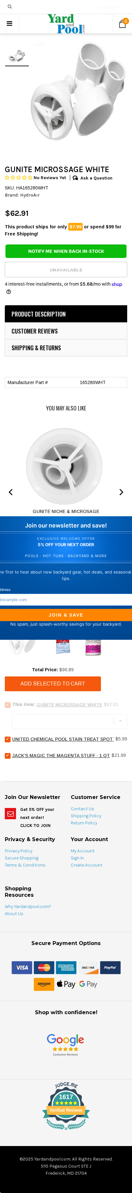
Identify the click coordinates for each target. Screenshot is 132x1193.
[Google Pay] (88, 984)
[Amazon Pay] (44, 984)
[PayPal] (110, 967)
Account (107, 7)
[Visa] (22, 967)
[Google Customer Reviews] (65, 1044)
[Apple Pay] (66, 984)
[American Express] (66, 967)
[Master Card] (44, 967)
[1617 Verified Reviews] (66, 1131)
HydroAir (30, 195)
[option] (78, 91)
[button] (19, 177)
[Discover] (88, 967)
